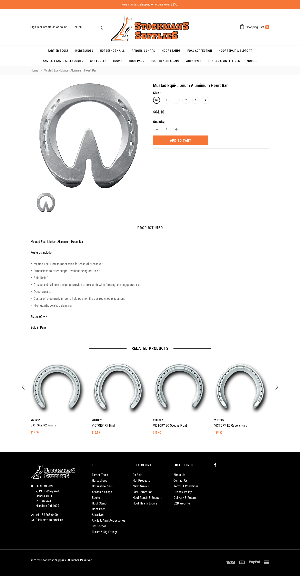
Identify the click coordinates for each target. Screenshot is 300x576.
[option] (89, 136)
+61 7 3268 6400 (47, 515)
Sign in (35, 27)
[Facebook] (217, 465)
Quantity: (159, 122)
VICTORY (35, 419)
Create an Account (55, 27)
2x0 (157, 100)
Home (34, 70)
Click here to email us (49, 520)
